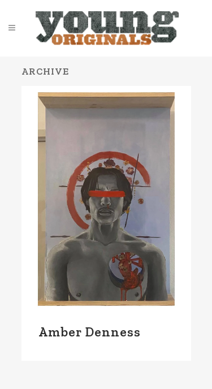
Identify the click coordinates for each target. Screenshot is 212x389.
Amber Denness (89, 332)
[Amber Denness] (106, 199)
